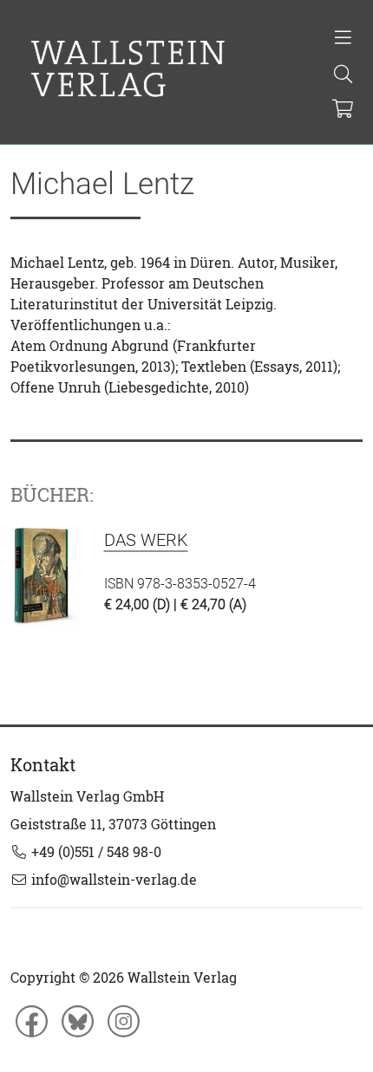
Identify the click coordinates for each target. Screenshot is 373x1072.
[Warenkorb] (342, 110)
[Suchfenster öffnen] (343, 75)
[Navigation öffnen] (343, 39)
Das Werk (146, 540)
